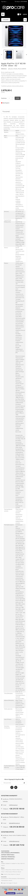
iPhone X (3, 869)
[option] (9, 55)
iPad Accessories (20, 878)
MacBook (3, 863)
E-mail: (4, 805)
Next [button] (26, 55)
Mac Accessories (4, 878)
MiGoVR (24, 888)
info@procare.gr (13, 805)
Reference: (4, 68)
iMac (19, 863)
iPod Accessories (4, 880)
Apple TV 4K (5, 883)
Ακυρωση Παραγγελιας (7, 854)
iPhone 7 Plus (19, 869)
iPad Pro (5, 874)
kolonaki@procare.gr (14, 823)
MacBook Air (8, 863)
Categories (6, 19)
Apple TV (11, 883)
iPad (9, 874)
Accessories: (4, 876)
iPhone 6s (15, 871)
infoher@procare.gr (14, 841)
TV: (1, 883)
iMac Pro (22, 863)
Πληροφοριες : (5, 851)
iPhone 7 (3, 871)
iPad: (2, 874)
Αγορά (17, 98)
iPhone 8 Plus (8, 869)
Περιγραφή (6, 111)
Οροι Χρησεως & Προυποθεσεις (10, 852)
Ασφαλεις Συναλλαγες (7, 859)
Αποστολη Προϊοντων (7, 857)
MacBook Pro (14, 863)
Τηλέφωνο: (5, 809)
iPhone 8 (14, 869)
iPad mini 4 (13, 874)
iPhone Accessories (12, 878)
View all (2, 865)
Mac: (2, 861)
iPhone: (3, 868)
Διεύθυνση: (6, 799)
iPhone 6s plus (9, 871)
